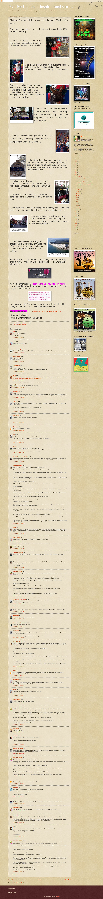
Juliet (14, 780)
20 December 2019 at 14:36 (18, 556)
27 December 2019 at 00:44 (18, 796)
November (78, 189)
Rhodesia (15, 607)
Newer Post (11, 880)
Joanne (14, 527)
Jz (13, 826)
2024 (76, 165)
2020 (76, 172)
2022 (76, 169)
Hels (14, 434)
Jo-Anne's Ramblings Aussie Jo (20, 622)
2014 (76, 219)
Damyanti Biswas (16, 699)
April (77, 203)
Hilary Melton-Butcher (17, 465)
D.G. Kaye (15, 670)
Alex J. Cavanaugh (17, 356)
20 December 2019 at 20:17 (18, 618)
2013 (76, 221)
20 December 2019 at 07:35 (18, 461)
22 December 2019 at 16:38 (18, 724)
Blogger (57, 896)
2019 (76, 174)
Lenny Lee (15, 401)
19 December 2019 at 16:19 (18, 337)
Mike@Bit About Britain (18, 748)
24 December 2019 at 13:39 (18, 753)
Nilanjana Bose (16, 807)
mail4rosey (15, 787)
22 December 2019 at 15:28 (18, 703)
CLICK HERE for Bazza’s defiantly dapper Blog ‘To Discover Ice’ (27, 378)
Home (40, 880)
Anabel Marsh (16, 615)
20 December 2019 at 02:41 (18, 442)
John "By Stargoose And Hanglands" (21, 456)
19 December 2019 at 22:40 (18, 397)
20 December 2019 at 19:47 (18, 611)
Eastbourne (23, 324)
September (78, 193)
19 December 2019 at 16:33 (18, 345)
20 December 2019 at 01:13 (18, 411)
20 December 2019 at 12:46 (18, 533)
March (77, 205)
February (78, 207)
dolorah (14, 689)
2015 (76, 217)
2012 (76, 223)
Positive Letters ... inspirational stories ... (42, 6)
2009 (76, 229)
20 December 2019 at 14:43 (18, 567)
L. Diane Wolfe (16, 545)
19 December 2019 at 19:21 (18, 371)
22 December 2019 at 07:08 (18, 695)
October (78, 191)
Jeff (14, 331)
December (78, 176)
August (77, 195)
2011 (76, 225)
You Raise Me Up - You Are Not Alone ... (46, 311)
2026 (76, 161)
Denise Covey (16, 630)
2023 (76, 167)
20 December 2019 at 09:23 (18, 523)
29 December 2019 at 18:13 (18, 811)
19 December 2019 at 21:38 (18, 387)
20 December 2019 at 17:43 (18, 595)
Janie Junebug (16, 415)
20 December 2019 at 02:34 (18, 430)
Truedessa (15, 426)
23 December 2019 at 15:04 (18, 731)
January (78, 209)
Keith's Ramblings (17, 537)
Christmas (18, 324)
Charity (14, 324)
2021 (76, 170)
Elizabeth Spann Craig (18, 552)
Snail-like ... (78, 187)
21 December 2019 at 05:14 (18, 637)
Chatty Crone (16, 384)
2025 (76, 163)
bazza (14, 375)
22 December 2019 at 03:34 (18, 685)
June (77, 199)
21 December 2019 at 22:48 (18, 675)
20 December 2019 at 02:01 (18, 422)
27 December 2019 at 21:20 (18, 803)
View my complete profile (79, 154)
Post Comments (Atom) (19, 882)
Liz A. (14, 341)
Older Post (68, 880)
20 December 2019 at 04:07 (18, 452)
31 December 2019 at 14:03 (18, 836)
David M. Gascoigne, (17, 349)
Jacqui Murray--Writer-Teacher (19, 599)
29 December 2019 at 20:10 (18, 822)
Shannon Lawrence (17, 736)
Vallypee (15, 800)
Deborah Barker (16, 815)
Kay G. (14, 446)
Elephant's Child (16, 365)
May (77, 201)
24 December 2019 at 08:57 (18, 744)
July (77, 197)
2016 (76, 215)
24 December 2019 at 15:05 (18, 775)
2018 (76, 211)
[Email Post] (30, 322)
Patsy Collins (16, 728)
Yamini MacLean (16, 391)
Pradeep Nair (16, 679)
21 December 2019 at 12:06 (18, 666)
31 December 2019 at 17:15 (18, 871)
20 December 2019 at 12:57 (18, 541)
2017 (76, 213)
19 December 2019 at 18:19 (18, 361)
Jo (13, 560)
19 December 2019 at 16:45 (18, 352)
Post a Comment (15, 874)
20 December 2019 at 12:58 (18, 548)
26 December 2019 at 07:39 (18, 783)
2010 (76, 227)
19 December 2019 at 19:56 (18, 380)
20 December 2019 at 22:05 (18, 626)
